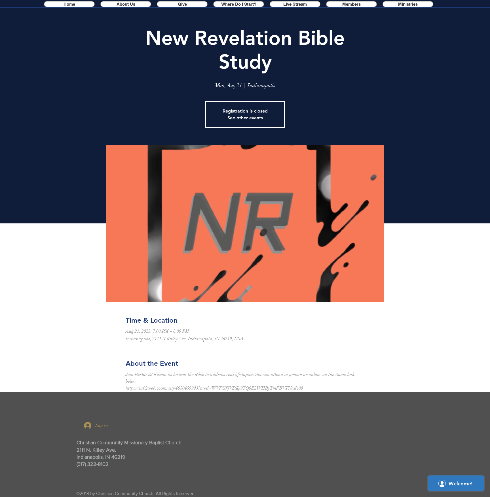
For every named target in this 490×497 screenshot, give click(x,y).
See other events (245, 117)
